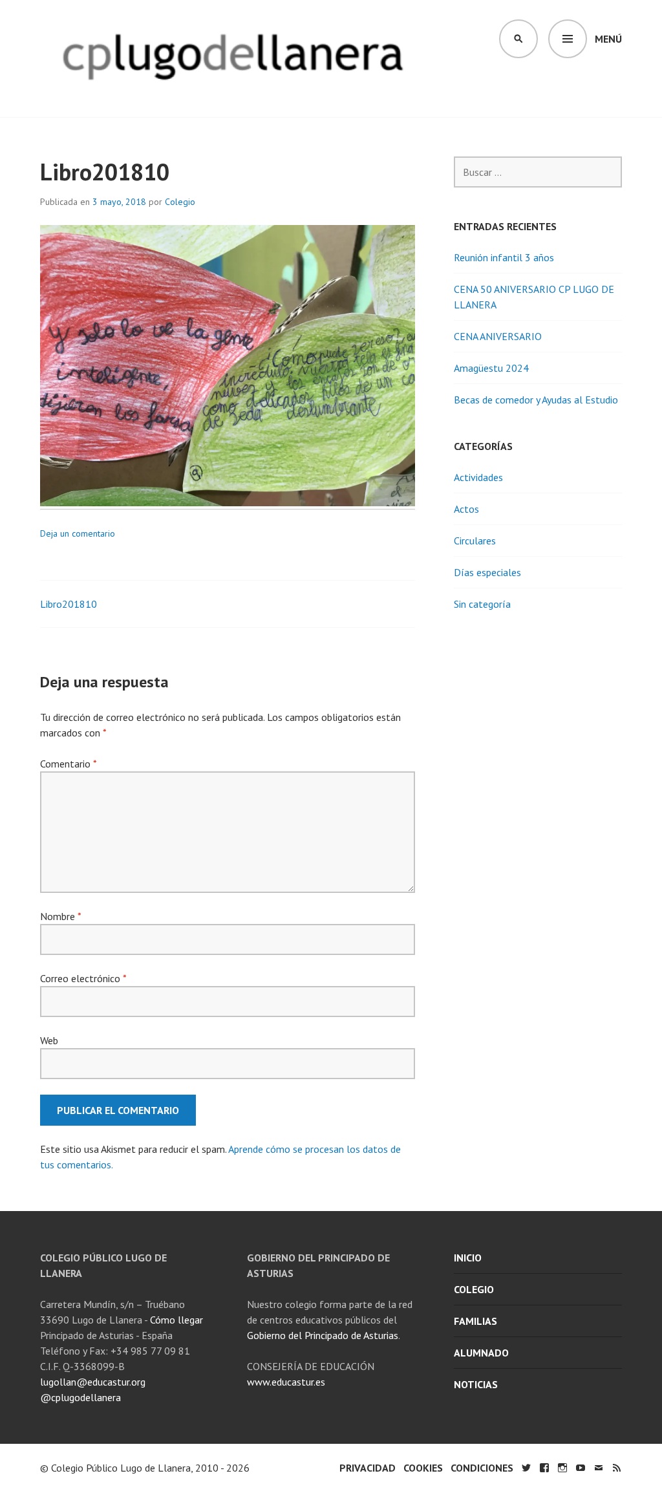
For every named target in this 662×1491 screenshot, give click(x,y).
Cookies (423, 1467)
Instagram (562, 1467)
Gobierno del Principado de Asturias (322, 1335)
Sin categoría (482, 603)
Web (49, 1040)
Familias (475, 1320)
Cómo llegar (176, 1319)
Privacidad (367, 1467)
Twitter (526, 1467)
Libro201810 (68, 603)
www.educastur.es (286, 1381)
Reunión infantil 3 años (504, 257)
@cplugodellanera (80, 1397)
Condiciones (482, 1467)
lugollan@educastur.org (92, 1381)
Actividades (478, 477)
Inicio (468, 1257)
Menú (608, 38)
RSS (617, 1467)
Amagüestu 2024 (491, 367)
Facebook (544, 1467)
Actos (466, 508)
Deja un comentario (77, 533)
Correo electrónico (83, 978)
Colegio (180, 202)
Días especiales (487, 572)
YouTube (580, 1467)
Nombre (60, 916)
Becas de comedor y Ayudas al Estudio (536, 399)
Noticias (476, 1384)
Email (598, 1467)
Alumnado (481, 1352)
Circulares (475, 540)
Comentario (68, 763)
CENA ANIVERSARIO (498, 336)
